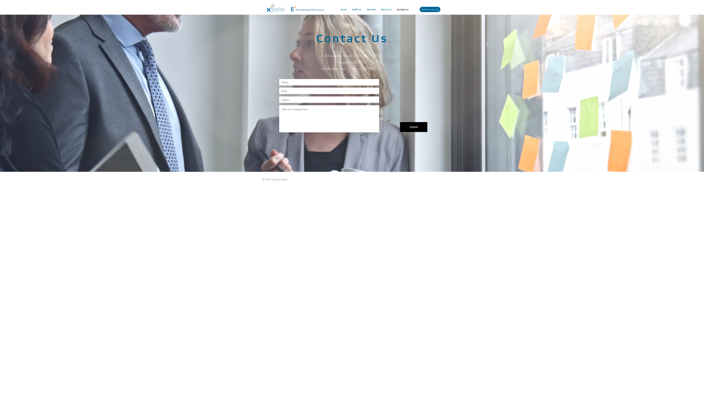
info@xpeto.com (333, 68)
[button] (356, 9)
